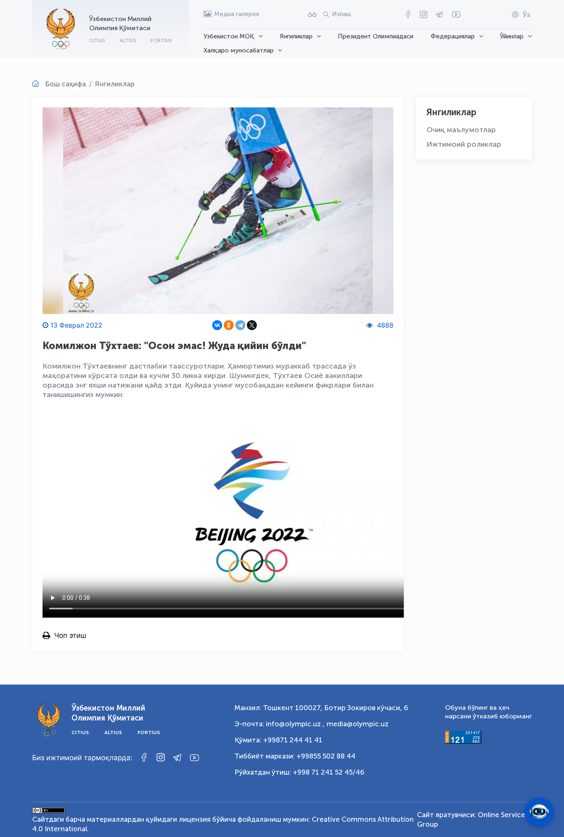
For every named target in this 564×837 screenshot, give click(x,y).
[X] (252, 325)
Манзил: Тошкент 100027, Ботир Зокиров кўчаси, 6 (321, 708)
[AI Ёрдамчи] (539, 812)
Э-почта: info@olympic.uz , (280, 724)
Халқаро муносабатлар (239, 50)
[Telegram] (240, 325)
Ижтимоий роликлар (464, 144)
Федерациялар (453, 36)
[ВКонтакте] (217, 325)
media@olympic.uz (358, 724)
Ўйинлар (512, 36)
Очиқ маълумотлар (461, 129)
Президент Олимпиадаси (375, 36)
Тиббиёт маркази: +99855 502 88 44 (295, 756)
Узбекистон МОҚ (229, 36)
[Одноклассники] (229, 325)
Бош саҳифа (65, 84)
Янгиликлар (296, 36)
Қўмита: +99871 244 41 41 (278, 740)
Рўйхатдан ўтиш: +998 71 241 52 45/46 (300, 772)
